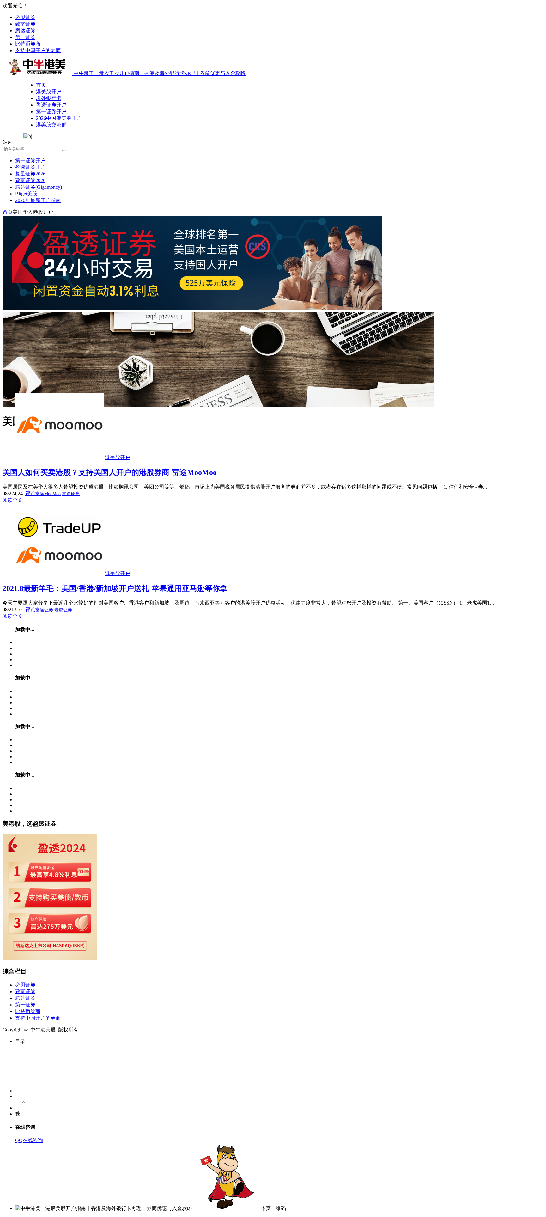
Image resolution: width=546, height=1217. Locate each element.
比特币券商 (27, 43)
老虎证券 (63, 609)
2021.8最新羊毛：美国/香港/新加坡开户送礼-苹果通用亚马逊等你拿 (115, 588)
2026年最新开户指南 (38, 200)
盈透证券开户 (51, 105)
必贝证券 (25, 17)
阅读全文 (13, 500)
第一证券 (25, 37)
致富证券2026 (30, 180)
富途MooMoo (48, 493)
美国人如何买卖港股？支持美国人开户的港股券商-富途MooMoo (110, 472)
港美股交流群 (51, 124)
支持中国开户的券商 (38, 50)
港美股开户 (48, 91)
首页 (41, 85)
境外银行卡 (48, 98)
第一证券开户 (51, 111)
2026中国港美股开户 (59, 118)
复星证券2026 (30, 173)
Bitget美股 (26, 193)
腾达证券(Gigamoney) (38, 187)
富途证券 (71, 493)
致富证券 (25, 24)
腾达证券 (25, 30)
